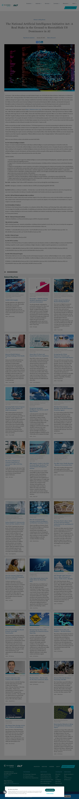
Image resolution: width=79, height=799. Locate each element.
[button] (5, 792)
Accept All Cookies (50, 790)
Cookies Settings (50, 793)
